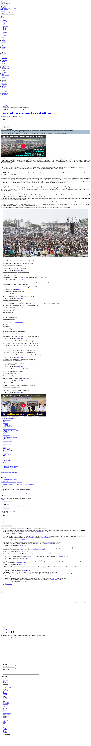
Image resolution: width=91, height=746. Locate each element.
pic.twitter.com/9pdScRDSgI (41, 567)
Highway (5, 431)
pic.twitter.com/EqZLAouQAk (43, 531)
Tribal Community (7, 448)
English (4, 20)
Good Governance (7, 424)
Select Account (6, 629)
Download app (4, 2)
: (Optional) (7, 669)
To (1, 15)
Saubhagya (5, 433)
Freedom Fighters (7, 451)
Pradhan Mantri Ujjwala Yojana (9, 439)
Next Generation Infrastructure (9, 429)
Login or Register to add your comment (9, 472)
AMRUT (5, 461)
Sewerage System (7, 460)
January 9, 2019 (19, 270)
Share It (2, 593)
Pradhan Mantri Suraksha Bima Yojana (11, 467)
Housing (5, 436)
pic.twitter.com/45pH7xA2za (66, 573)
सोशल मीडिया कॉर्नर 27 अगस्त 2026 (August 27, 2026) (12, 482)
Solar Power (5, 455)
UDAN (4, 456)
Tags (4, 420)
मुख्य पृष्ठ (5, 105)
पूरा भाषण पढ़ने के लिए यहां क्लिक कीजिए (8, 418)
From (2, 13)
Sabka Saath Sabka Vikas (8, 444)
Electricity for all (6, 435)
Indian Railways (6, 438)
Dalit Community (7, 449)
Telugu (4, 27)
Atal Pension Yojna (7, 465)
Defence (5, 468)
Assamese (5, 30)
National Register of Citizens (9, 450)
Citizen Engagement (7, 426)
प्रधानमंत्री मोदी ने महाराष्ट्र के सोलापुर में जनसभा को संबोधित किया (26, 113)
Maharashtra (5, 423)
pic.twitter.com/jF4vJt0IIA (46, 537)
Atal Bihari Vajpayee (7, 462)
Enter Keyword (4, 12)
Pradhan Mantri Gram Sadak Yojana (10, 430)
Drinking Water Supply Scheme (10, 437)
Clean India (5, 459)
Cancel (2, 676)
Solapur (4, 421)
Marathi (4, 29)
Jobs (4, 445)
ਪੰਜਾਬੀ (4, 35)
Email (5, 664)
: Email (6, 666)
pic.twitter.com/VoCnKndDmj (54, 579)
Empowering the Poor (7, 441)
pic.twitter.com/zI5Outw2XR (20, 562)
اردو (4, 34)
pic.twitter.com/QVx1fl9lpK (39, 549)
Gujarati (5, 21)
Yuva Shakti (5, 442)
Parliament (5, 453)
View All (2, 490)
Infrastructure (6, 427)
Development (6, 432)
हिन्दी (4, 22)
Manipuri (5, 32)
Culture (4, 443)
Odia (4, 33)
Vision (4, 447)
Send (6, 676)
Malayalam (5, 26)
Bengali (4, 23)
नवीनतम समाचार (6, 106)
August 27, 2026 (18, 533)
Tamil (4, 28)
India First (5, 469)
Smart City (5, 457)
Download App (6, 508)
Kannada (5, 24)
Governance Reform (7, 425)
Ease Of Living (6, 463)
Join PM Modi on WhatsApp (6, 129)
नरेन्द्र (3, 6)
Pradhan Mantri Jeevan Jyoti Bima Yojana (12, 466)
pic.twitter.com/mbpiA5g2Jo (62, 556)
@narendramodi (30, 537)
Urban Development (7, 454)
